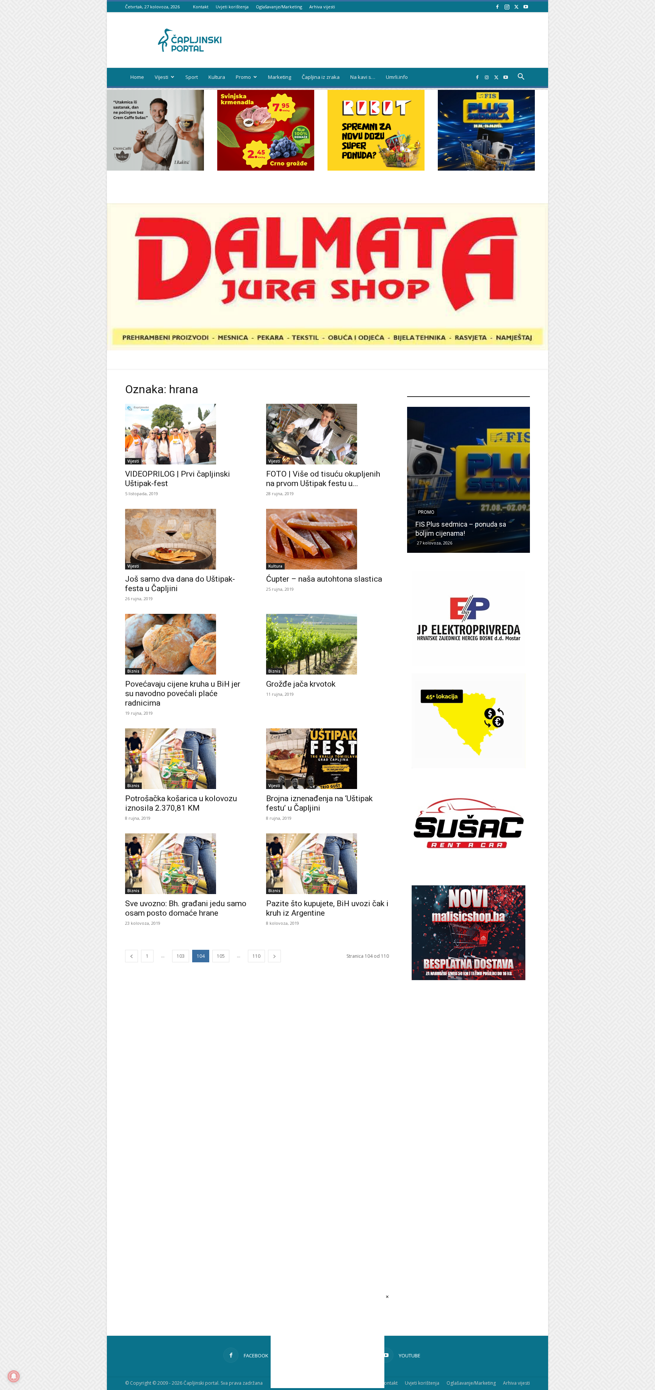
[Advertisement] (468, 1116)
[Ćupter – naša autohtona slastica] (327, 539)
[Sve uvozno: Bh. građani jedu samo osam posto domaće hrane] (186, 863)
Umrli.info (397, 77)
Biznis (133, 671)
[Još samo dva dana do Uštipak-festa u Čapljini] (186, 539)
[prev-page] (131, 956)
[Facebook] (497, 7)
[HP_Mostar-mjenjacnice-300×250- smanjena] (468, 766)
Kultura (216, 77)
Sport (191, 77)
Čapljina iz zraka (321, 77)
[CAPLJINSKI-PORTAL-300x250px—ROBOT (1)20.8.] (376, 168)
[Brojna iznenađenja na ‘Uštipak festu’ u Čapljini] (327, 758)
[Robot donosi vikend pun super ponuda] (468, 480)
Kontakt (200, 6)
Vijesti (161, 77)
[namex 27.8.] (265, 168)
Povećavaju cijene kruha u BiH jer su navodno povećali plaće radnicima (182, 693)
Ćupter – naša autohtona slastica (324, 579)
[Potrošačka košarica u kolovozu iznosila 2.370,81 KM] (186, 758)
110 (256, 956)
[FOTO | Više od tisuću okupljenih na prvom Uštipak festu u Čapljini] (327, 434)
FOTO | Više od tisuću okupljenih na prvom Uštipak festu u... (323, 478)
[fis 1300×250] (486, 130)
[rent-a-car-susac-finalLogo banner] (468, 868)
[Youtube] (526, 7)
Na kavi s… (362, 77)
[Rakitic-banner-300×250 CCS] (155, 168)
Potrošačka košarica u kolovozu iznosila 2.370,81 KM (181, 803)
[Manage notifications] (14, 1376)
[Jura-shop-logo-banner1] (327, 348)
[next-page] (274, 956)
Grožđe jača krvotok (300, 684)
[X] (516, 7)
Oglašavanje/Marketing (279, 6)
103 (181, 956)
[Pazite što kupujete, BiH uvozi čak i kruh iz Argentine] (327, 863)
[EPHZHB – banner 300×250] (468, 663)
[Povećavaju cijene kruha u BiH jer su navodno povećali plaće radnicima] (186, 644)
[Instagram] (507, 7)
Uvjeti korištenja (232, 6)
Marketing (279, 77)
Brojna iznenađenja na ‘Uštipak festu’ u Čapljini (319, 803)
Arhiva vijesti (322, 6)
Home (137, 77)
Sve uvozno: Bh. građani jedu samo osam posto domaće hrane (185, 908)
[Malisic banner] (468, 978)
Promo (243, 77)
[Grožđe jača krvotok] (327, 644)
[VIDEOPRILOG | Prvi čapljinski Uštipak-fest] (186, 434)
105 (221, 956)
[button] (521, 77)
